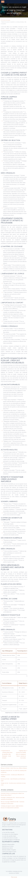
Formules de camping (6, 20)
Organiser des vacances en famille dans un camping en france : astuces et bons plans (21, 754)
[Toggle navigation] (2, 2)
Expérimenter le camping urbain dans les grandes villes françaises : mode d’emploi (7, 754)
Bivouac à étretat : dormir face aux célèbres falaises (14, 768)
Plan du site (14, 877)
